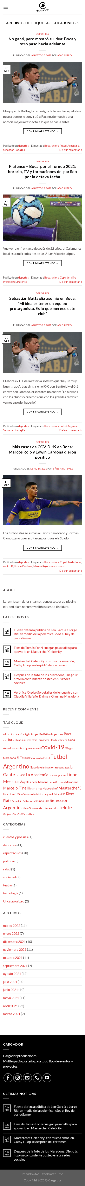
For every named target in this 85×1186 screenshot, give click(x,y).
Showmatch (36, 808)
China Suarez (22, 740)
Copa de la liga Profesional (27, 748)
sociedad (9, 877)
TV (61, 1174)
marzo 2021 (11, 1014)
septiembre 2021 (15, 966)
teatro (7, 885)
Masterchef (50, 788)
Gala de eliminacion (42, 767)
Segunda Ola (41, 801)
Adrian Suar (9, 734)
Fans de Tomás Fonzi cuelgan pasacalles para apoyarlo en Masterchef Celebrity (45, 649)
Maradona (71, 782)
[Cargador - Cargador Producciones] (42, 7)
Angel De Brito (40, 734)
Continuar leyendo (43, 131)
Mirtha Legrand (44, 794)
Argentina (56, 734)
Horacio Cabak (62, 767)
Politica (57, 794)
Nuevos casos (57, 566)
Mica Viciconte (26, 794)
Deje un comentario (70, 149)
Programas (30, 1174)
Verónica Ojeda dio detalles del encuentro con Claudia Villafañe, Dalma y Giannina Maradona (46, 694)
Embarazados (36, 758)
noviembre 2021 (14, 949)
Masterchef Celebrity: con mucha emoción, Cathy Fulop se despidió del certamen (44, 663)
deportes (42, 33)
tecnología (10, 893)
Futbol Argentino (69, 145)
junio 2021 (10, 989)
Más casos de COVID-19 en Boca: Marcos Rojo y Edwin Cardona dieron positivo (42, 452)
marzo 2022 (11, 925)
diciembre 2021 (14, 941)
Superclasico (51, 808)
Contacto (49, 1174)
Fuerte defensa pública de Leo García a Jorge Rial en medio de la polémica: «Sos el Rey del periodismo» (45, 634)
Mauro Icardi (9, 794)
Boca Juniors (51, 145)
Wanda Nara (27, 814)
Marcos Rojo (40, 566)
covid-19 (8, 566)
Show (25, 808)
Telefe (65, 807)
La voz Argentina (57, 775)
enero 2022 (11, 933)
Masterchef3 (69, 788)
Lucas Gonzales (57, 782)
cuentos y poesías (15, 837)
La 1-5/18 (20, 775)
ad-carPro (64, 55)
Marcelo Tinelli (16, 788)
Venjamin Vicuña (12, 814)
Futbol (46, 758)
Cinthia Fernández (39, 740)
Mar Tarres (36, 788)
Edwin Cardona (23, 566)
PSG (63, 794)
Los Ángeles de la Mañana (31, 782)
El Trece (23, 757)
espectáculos (12, 853)
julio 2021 (10, 982)
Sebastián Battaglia (14, 149)
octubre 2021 (12, 957)
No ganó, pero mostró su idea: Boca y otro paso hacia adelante (42, 41)
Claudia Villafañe (58, 740)
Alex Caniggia (23, 734)
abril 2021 (10, 1006)
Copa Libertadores (70, 562)
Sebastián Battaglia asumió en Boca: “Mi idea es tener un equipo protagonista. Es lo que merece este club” (42, 306)
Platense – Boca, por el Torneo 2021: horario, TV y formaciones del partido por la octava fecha (42, 171)
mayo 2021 (11, 998)
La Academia (37, 774)
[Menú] (5, 7)
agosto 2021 (12, 973)
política (8, 861)
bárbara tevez (63, 468)
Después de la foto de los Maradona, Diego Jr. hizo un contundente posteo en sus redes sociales (46, 679)
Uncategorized (13, 901)
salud (7, 869)
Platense (22, 281)
